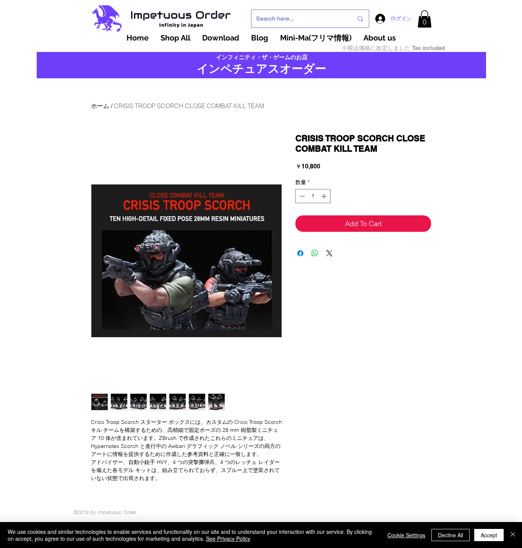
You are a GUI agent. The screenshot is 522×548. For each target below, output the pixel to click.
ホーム (100, 106)
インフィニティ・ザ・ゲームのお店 (262, 57)
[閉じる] (512, 535)
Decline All (450, 535)
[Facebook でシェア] (300, 253)
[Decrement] (301, 196)
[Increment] (324, 196)
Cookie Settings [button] (406, 535)
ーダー (309, 68)
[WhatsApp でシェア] (314, 253)
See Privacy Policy (228, 538)
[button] (424, 18)
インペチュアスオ (244, 68)
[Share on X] (329, 253)
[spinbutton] (313, 196)
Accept (489, 535)
